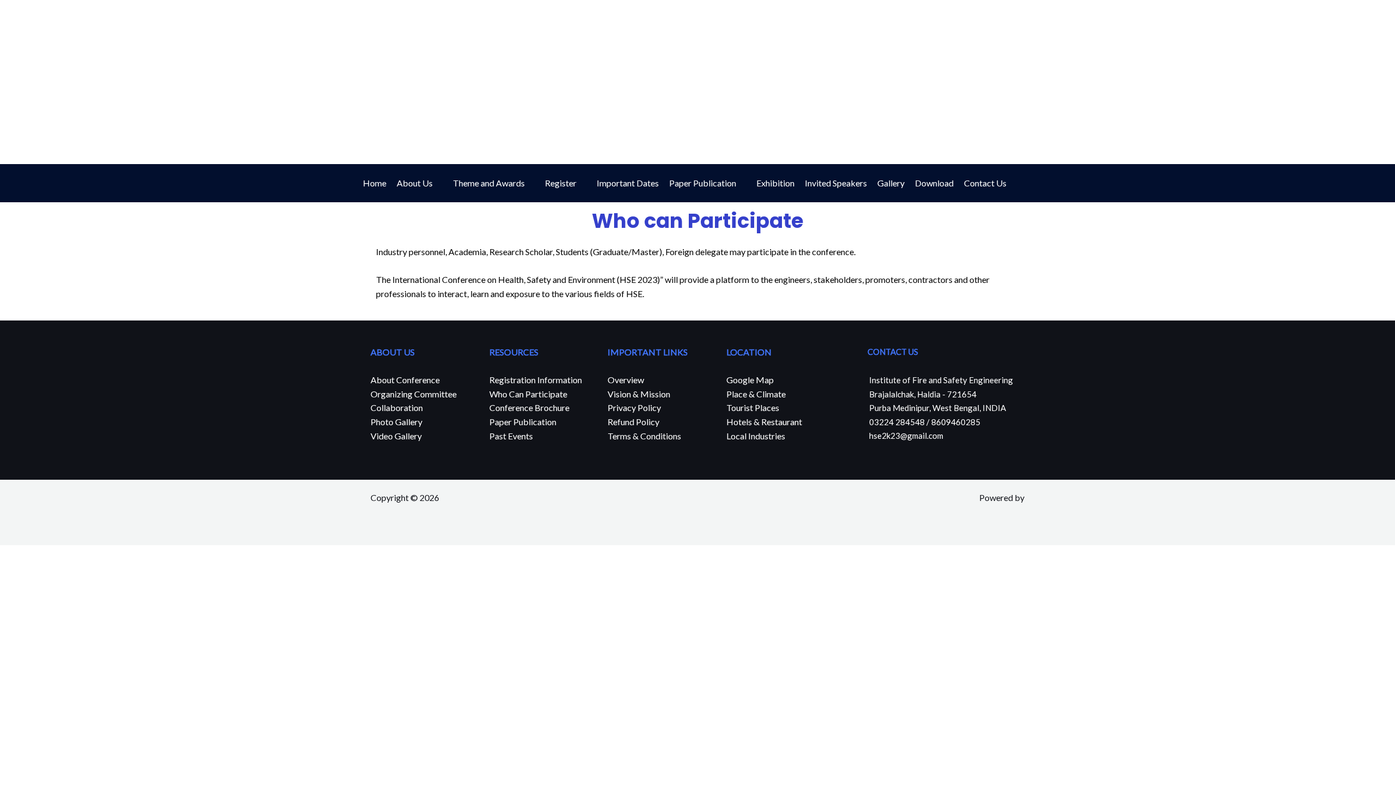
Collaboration (397, 407)
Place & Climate (756, 394)
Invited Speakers (836, 183)
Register (561, 183)
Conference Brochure (529, 407)
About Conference (405, 380)
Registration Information (535, 380)
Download (934, 183)
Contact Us (985, 183)
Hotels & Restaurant (764, 421)
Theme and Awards (489, 183)
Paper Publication (702, 183)
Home (374, 183)
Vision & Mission (639, 394)
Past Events (511, 436)
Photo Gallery (396, 421)
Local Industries (755, 436)
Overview (626, 380)
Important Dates (628, 183)
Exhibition (775, 183)
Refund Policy (633, 421)
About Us (415, 183)
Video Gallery (396, 436)
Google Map (750, 380)
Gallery (891, 183)
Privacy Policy (634, 407)
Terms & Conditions (644, 436)
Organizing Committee (414, 394)
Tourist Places (752, 407)
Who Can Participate (528, 394)
